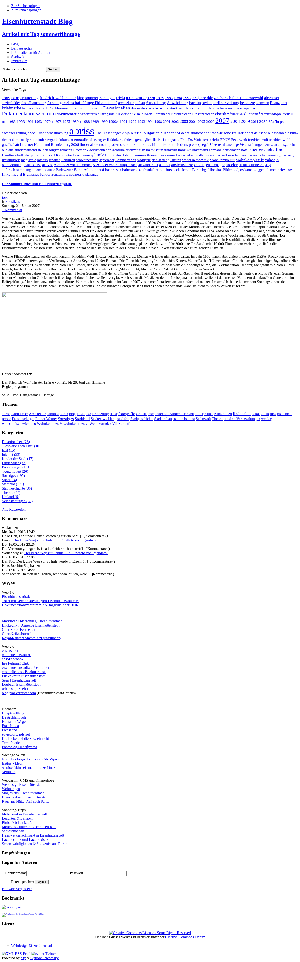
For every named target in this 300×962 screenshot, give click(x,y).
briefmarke (11, 107)
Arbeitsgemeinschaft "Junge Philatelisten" (82, 103)
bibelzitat (215, 170)
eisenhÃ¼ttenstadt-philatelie (269, 114)
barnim (195, 103)
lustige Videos (12, 763)
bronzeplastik (33, 108)
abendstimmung (56, 133)
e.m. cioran (143, 114)
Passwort (76, 873)
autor (51, 170)
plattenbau (284, 414)
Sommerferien (125, 160)
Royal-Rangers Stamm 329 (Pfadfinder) (31, 638)
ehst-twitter (10, 651)
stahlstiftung (160, 160)
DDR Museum (57, 108)
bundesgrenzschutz (54, 174)
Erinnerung (271, 155)
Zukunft (124, 423)
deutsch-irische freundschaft (229, 133)
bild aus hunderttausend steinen (25, 150)
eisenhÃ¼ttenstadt (231, 113)
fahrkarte (116, 140)
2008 (235, 121)
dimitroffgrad (23, 139)
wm (267, 145)
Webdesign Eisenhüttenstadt (22, 785)
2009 (245, 121)
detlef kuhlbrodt (193, 133)
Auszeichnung (177, 103)
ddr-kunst (76, 108)
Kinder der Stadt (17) (17, 459)
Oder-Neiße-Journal (16, 634)
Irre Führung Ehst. (15, 663)
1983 (169, 98)
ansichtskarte (182, 164)
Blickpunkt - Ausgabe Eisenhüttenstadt (30, 625)
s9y (23, 958)
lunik (99, 154)
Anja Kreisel (132, 133)
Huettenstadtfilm (16, 155)
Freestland (9, 730)
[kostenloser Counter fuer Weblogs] (23, 913)
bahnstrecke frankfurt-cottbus (147, 169)
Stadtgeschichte (141, 419)
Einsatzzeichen (203, 114)
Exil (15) (8, 450)
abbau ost (36, 133)
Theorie (217, 419)
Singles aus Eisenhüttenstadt (23, 793)
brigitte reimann (60, 150)
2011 (254, 122)
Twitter (50, 954)
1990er (114, 122)
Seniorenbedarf (13, 831)
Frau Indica (10, 726)
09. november (136, 98)
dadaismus (90, 174)
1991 (123, 122)
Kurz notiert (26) (15, 471)
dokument (65, 140)
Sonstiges (107, 98)
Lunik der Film (118, 155)
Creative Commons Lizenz (185, 937)
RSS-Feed (22, 954)
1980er (76, 122)
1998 (158, 122)
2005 (201, 122)
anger (117, 133)
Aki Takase (32, 165)
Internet (26, 144)
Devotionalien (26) (16, 442)
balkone (227, 155)
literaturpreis (11, 160)
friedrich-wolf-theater (58, 98)
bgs (204, 170)
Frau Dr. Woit (190, 140)
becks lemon (182, 170)
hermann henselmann (224, 150)
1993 (141, 122)
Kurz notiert (65, 155)
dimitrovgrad (46, 139)
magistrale (28, 160)
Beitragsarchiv (22, 48)
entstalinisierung (88, 139)
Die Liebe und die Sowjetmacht (25, 738)
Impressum (19, 61)
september (106, 160)
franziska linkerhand (193, 150)
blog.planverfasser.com (19, 693)
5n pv (279, 121)
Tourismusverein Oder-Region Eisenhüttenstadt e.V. (40, 601)
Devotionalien (116, 107)
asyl (268, 165)
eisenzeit (132, 150)
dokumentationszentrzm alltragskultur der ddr (95, 114)
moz (273, 414)
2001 (166, 122)
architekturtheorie (251, 165)
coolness (75, 174)
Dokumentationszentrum (29, 114)
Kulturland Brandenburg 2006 (56, 145)
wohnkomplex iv (250, 160)
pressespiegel (198, 145)
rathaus (42, 160)
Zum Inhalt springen (26, 10)
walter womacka (207, 155)
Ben (5, 197)
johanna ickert (43, 155)
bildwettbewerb (248, 155)
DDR (15, 98)
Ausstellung (156, 102)
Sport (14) (9, 480)
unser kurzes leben (181, 155)
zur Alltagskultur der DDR (58, 605)
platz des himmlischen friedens (162, 144)
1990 (104, 122)
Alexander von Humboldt (73, 165)
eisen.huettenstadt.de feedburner (25, 668)
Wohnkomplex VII (103, 423)
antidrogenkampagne (209, 165)
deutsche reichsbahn (269, 133)
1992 (132, 121)
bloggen (259, 170)
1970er (48, 122)
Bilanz (275, 103)
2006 (210, 121)
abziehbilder (11, 103)
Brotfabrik (80, 150)
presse (6, 419)
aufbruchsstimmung (16, 170)
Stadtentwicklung (103, 419)
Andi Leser (103, 133)
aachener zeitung (14, 133)
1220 (151, 98)
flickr (157, 139)
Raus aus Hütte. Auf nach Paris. (25, 801)
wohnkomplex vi (76, 423)
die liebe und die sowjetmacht (237, 108)
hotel (244, 150)
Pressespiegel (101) (16, 467)
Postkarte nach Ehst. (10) (21, 446)
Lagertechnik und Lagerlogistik (25, 839)
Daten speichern (22, 882)
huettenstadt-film (265, 149)
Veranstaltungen (251, 145)
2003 (184, 121)
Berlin (196, 170)
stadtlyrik (144, 160)
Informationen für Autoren (30, 53)
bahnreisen (113, 170)
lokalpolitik (260, 414)
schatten (54, 160)
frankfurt (170, 150)
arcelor (232, 165)
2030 (263, 121)
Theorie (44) (11, 493)
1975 (66, 122)
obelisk (129, 144)
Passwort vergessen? (17, 889)
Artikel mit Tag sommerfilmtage (41, 34)
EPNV (225, 139)
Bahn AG (82, 169)
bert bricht (210, 139)
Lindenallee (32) (14, 463)
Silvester (215, 145)
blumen (271, 170)
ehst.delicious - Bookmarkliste (24, 672)
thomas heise (156, 155)
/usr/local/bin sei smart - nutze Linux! (29, 768)
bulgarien (152, 133)
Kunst (208, 414)
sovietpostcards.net (16, 734)
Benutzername (15, 873)
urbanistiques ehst (15, 689)
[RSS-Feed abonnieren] (8, 954)
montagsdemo (110, 144)
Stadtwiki (18, 57)
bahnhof (97, 169)
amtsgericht (286, 145)
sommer (91, 98)
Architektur (37, 414)
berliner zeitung (226, 102)
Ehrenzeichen (181, 114)
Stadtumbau (163, 419)
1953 (21, 121)
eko (88, 414)
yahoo (270, 160)
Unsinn (175, 160)
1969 (6, 98)
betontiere (247, 103)
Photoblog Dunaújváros (19, 747)
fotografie (171, 139)
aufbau (140, 103)
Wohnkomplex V (50, 423)
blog (72, 414)
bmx (284, 103)
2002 (175, 122)
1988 (86, 122)
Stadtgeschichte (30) (17, 488)
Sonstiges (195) (13, 476)
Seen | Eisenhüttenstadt (19, 680)
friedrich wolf (258, 140)
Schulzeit (68, 160)
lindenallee (89, 144)
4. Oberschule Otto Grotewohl (238, 98)
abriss (81, 131)
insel (151, 414)
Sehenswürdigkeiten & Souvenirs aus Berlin (34, 844)
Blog (15, 44)
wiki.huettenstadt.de (16, 655)
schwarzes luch (87, 160)
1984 (178, 98)
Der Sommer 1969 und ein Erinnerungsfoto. (37, 184)
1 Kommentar (12, 210)
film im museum (151, 150)
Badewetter (64, 170)
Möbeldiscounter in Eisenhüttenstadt (29, 827)
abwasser (271, 98)
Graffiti (141, 414)
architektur (126, 103)
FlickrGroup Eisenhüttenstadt (23, 676)
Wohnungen (11, 789)
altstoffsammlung (33, 103)
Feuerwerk (239, 140)
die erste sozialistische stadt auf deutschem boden (172, 108)
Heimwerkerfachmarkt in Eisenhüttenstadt (33, 835)
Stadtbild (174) (13, 484)
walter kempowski (195, 160)
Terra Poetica (11, 743)
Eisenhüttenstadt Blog (37, 21)
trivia (120, 98)
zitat (274, 145)
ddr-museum (93, 108)
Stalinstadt (203, 419)
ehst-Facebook (12, 659)
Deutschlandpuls (14, 717)
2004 (193, 122)
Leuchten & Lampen (17, 818)
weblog (266, 419)
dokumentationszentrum (107, 150)
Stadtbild (82, 419)
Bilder (227, 170)
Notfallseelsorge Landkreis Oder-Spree (31, 759)
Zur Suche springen (25, 6)
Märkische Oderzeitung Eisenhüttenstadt (32, 621)
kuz (78, 155)
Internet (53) (11, 454)
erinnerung (29, 98)
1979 (160, 98)
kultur (199, 414)
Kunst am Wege (14, 722)
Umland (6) (10, 497)
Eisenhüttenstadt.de (16, 597)
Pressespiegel (23, 419)
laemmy (88, 155)
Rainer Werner (46, 419)
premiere (138, 155)
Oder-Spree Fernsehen (18, 629)
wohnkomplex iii (222, 160)
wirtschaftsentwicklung (19, 423)
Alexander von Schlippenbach (115, 165)
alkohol (164, 165)
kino (80, 98)
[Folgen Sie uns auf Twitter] (37, 954)
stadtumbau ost (184, 419)
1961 (30, 122)
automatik (39, 170)
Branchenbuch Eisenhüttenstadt (25, 797)
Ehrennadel (161, 114)
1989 (95, 121)
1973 (58, 122)
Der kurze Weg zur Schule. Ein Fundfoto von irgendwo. (55, 540)
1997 (187, 98)
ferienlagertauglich (138, 140)
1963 (38, 122)
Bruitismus (31, 174)
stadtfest (123, 419)
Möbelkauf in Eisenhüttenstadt (24, 814)
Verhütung (9, 772)
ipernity (288, 155)
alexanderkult (148, 165)
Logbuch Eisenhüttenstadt (21, 684)
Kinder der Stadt (181, 414)
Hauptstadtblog (13, 713)
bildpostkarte (242, 170)
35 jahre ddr (202, 98)
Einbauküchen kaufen (18, 823)
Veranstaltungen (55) (17, 501)
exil (106, 139)
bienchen (262, 103)
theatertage (231, 145)
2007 (222, 120)
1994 (150, 122)
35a (271, 122)
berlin (207, 102)
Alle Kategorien (14, 509)
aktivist (47, 165)
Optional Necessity (44, 958)
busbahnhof (170, 133)
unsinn (230, 419)
